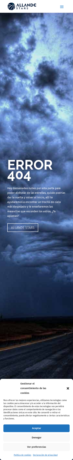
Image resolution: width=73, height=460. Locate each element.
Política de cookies (22, 455)
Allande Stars (22, 228)
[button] (68, 388)
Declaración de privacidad (45, 455)
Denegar (36, 437)
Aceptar (36, 428)
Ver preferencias (36, 446)
